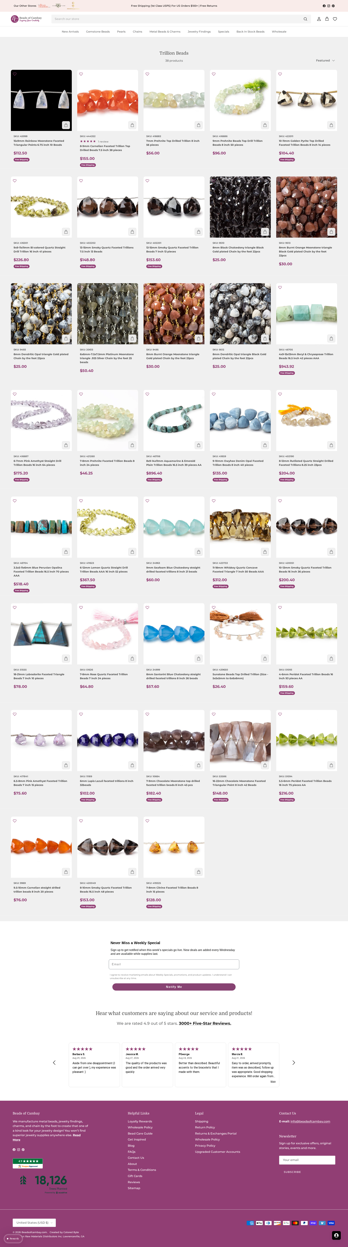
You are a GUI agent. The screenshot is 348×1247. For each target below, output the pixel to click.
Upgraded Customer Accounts (217, 1152)
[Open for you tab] (336, 1235)
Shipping (201, 1121)
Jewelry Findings (199, 31)
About (132, 1164)
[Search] (305, 19)
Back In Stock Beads (251, 31)
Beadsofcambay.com (34, 1232)
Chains (137, 31)
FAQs (131, 1152)
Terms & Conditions (142, 1170)
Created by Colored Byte (64, 1232)
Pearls (121, 31)
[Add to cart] (66, 125)
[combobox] (181, 19)
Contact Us (136, 1157)
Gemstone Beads (98, 31)
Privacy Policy (205, 1145)
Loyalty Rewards (140, 1121)
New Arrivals (70, 31)
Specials (223, 31)
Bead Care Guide (140, 1133)
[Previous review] (54, 1063)
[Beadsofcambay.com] (26, 19)
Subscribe (292, 1172)
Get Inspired (137, 1139)
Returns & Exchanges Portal (216, 1133)
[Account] (318, 19)
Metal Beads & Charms (165, 31)
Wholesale (279, 31)
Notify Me (174, 986)
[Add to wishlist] (15, 74)
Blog (131, 1145)
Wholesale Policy (140, 1127)
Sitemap (134, 1188)
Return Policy (205, 1127)
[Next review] (294, 1063)
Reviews (134, 1182)
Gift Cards (135, 1176)
